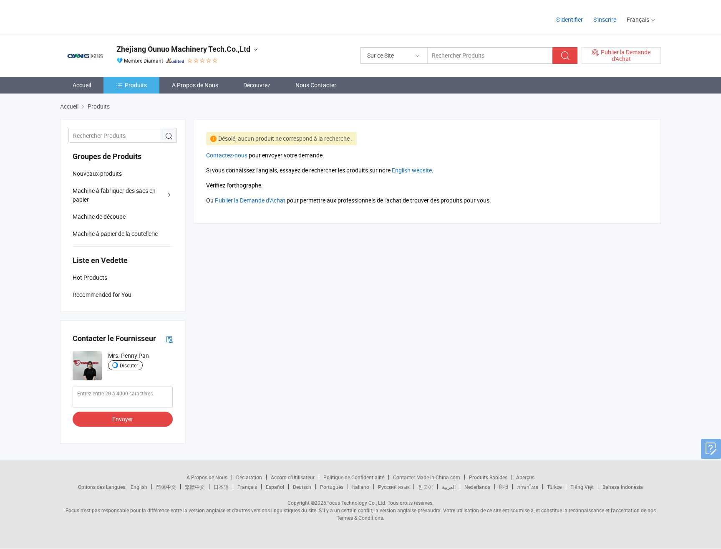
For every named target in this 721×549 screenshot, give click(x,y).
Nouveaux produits (97, 173)
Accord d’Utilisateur (293, 477)
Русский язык (393, 486)
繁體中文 (195, 486)
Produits (136, 85)
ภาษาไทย (527, 486)
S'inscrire (604, 19)
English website (412, 170)
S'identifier (569, 19)
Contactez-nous (226, 155)
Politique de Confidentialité (353, 477)
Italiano (360, 486)
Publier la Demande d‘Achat (250, 200)
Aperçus (525, 477)
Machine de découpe (99, 216)
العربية (449, 486)
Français (247, 486)
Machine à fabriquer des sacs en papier (114, 195)
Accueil (82, 85)
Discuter (129, 365)
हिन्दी (503, 486)
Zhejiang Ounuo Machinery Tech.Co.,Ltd (183, 49)
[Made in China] (113, 16)
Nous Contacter (315, 85)
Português (331, 486)
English (139, 486)
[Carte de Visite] (169, 338)
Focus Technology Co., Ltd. (356, 502)
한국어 (425, 486)
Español (275, 486)
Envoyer (122, 419)
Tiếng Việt (582, 486)
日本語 (221, 486)
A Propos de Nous (195, 85)
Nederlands (477, 486)
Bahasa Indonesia (623, 486)
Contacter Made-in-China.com (426, 477)
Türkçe (554, 486)
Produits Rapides (488, 477)
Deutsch (302, 486)
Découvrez (256, 85)
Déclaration (249, 477)
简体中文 (166, 486)
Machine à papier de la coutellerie (115, 234)
